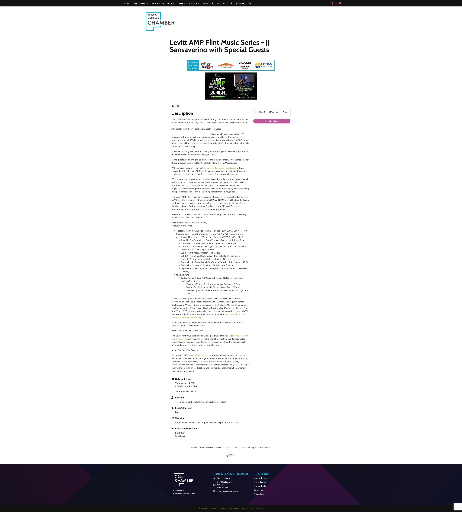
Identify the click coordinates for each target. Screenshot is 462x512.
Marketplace (238, 447)
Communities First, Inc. (198, 355)
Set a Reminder (272, 121)
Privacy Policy (259, 494)
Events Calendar (214, 447)
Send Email (180, 436)
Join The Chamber (263, 447)
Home (126, 3)
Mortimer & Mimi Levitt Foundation (219, 167)
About (206, 3)
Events (193, 3)
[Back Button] (173, 107)
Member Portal (259, 486)
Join (180, 3)
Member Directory (261, 478)
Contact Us (223, 3)
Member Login (243, 3)
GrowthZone (258, 508)
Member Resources (162, 3)
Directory (139, 3)
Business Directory (199, 447)
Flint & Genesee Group (185, 493)
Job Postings (249, 447)
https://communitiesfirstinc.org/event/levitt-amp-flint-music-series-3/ (208, 422)
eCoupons (227, 447)
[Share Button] (177, 106)
